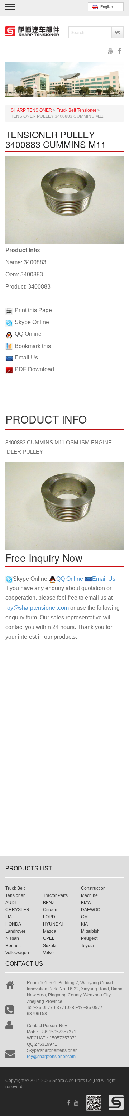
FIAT (9, 916)
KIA (84, 924)
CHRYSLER (17, 909)
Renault (13, 945)
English (105, 7)
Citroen (50, 909)
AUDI (10, 902)
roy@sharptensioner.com (37, 608)
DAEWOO (90, 909)
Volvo (48, 952)
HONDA (13, 924)
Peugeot (89, 938)
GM (84, 916)
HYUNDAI (53, 924)
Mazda (49, 931)
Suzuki (49, 945)
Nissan (12, 938)
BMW (86, 902)
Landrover (15, 931)
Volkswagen (17, 952)
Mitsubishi (91, 931)
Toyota (87, 945)
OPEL (48, 938)
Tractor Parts (55, 895)
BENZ (48, 902)
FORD (49, 916)
